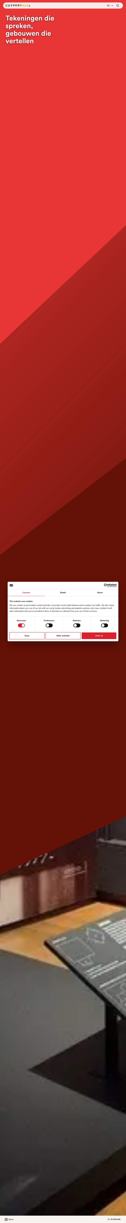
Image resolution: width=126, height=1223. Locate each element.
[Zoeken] (117, 5)
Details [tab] (63, 592)
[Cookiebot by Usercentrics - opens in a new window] (106, 585)
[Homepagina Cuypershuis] (18, 5)
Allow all (99, 636)
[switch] (49, 625)
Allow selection (63, 636)
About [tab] (100, 592)
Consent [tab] (26, 592)
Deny (27, 636)
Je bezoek (115, 1219)
